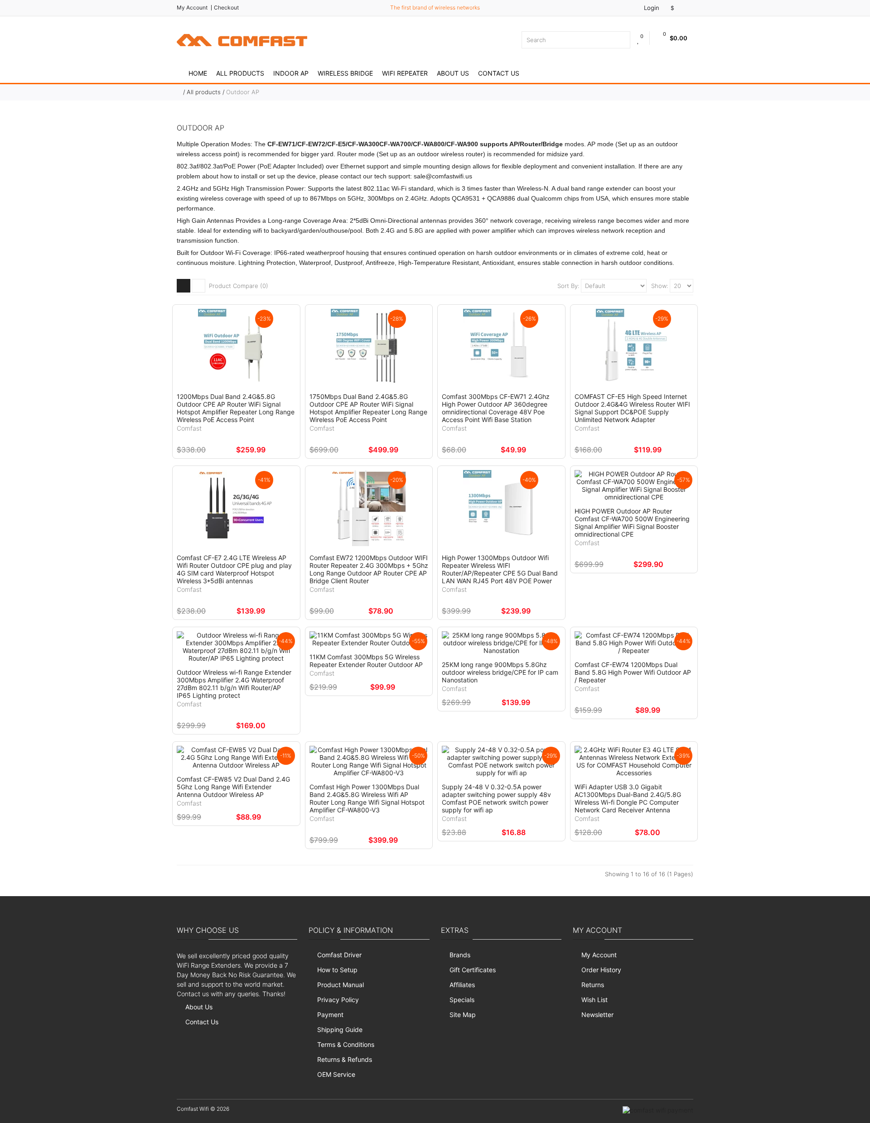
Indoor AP (291, 73)
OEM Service (336, 1074)
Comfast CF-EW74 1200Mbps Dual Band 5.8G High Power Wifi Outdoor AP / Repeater (633, 672)
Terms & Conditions (345, 1044)
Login (650, 7)
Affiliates (462, 985)
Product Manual (340, 985)
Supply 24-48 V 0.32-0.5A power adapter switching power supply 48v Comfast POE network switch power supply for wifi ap (496, 798)
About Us (453, 73)
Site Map (463, 1014)
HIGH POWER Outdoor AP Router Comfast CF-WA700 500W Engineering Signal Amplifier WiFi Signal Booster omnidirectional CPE (632, 522)
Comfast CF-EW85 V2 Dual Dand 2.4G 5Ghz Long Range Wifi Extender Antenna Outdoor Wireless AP (233, 786)
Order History (601, 970)
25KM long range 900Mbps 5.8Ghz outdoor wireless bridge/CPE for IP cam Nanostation (500, 672)
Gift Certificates (473, 970)
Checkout (226, 7)
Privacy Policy (338, 999)
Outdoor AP (242, 92)
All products (240, 73)
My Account (192, 7)
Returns (592, 985)
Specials (462, 999)
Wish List (594, 999)
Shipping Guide (339, 1029)
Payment (330, 1014)
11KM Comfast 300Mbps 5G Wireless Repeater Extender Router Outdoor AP (366, 660)
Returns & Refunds (344, 1059)
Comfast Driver (339, 955)
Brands (460, 955)
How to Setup (337, 970)
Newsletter (597, 1014)
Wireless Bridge (345, 73)
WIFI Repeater (405, 73)
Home (197, 73)
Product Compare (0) (238, 285)
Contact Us (498, 73)
